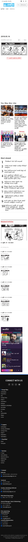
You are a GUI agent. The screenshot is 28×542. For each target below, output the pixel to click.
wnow (2, 417)
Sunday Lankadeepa (5, 429)
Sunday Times (4, 397)
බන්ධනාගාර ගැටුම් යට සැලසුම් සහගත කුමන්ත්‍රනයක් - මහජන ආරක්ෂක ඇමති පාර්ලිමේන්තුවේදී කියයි (14, 208)
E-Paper (2, 453)
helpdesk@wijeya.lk (7, 484)
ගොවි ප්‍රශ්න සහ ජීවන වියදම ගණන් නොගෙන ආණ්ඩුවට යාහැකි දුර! (14, 201)
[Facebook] (9, 384)
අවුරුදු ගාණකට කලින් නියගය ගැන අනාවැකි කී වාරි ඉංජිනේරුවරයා (14, 192)
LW (1, 411)
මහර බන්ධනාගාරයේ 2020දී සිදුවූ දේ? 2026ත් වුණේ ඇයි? (15, 171)
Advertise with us (5, 457)
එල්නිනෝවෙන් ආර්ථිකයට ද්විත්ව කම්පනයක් (14, 196)
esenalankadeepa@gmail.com (9, 476)
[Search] (18, 5)
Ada (2, 395)
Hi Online (3, 409)
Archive (2, 462)
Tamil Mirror (3, 401)
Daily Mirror (3, 393)
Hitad (2, 441)
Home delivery (4, 455)
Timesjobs (3, 443)
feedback (3, 461)
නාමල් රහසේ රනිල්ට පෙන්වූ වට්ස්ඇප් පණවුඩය (15, 166)
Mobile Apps (3, 459)
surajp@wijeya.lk (6, 518)
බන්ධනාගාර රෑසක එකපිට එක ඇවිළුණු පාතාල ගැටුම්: (13, 182)
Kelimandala (4, 413)
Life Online (3, 407)
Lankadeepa (3, 392)
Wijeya (2, 415)
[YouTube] (19, 384)
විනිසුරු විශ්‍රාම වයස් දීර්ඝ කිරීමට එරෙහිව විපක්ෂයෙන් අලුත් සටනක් (14, 187)
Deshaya (3, 403)
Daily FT (2, 399)
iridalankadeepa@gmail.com (9, 491)
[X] (12, 384)
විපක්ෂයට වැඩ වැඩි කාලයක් (13, 161)
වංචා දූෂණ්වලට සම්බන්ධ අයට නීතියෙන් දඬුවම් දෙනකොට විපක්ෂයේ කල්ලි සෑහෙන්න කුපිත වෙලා (15, 177)
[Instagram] (16, 384)
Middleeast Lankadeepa (6, 405)
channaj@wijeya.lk (7, 507)
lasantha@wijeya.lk (7, 525)
